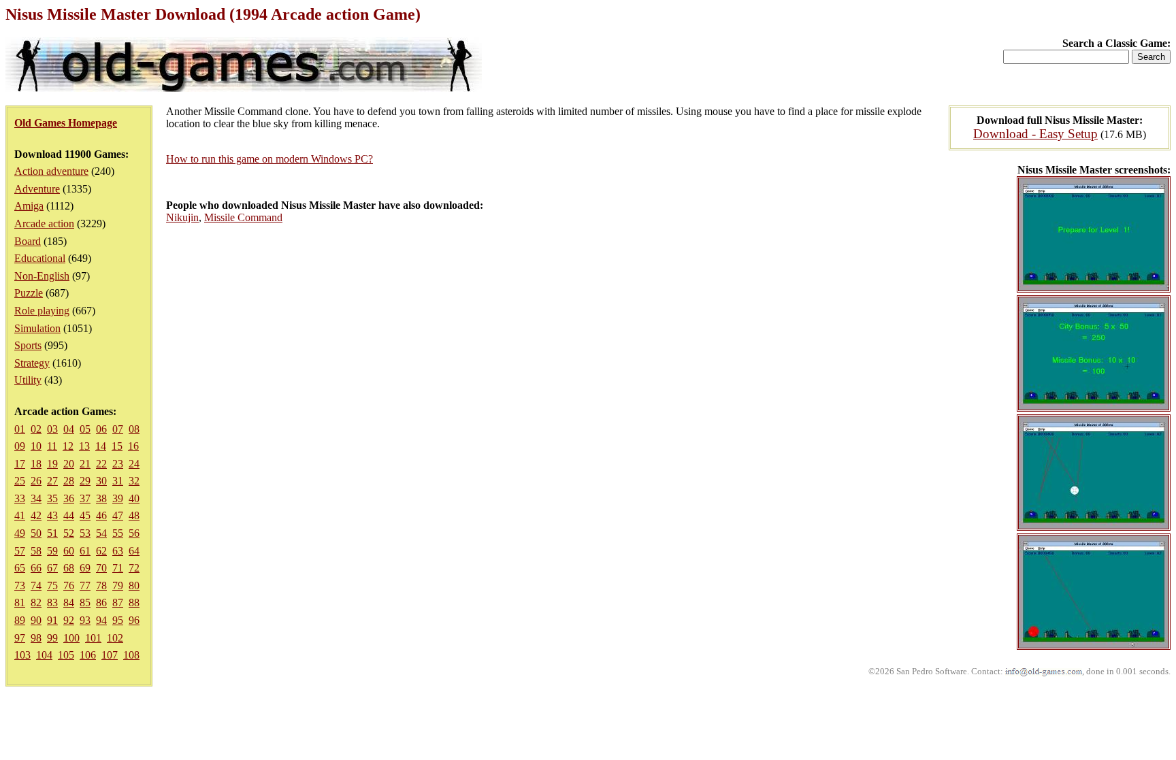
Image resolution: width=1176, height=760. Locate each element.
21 (85, 463)
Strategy (32, 363)
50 (36, 533)
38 (101, 498)
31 (117, 480)
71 (117, 568)
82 (36, 602)
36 (68, 498)
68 (68, 568)
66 (36, 568)
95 (117, 620)
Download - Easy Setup (1035, 134)
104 (44, 655)
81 (19, 602)
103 (22, 655)
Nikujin (182, 217)
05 (85, 429)
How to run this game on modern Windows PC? (269, 159)
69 (85, 568)
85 (85, 602)
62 (101, 551)
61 (85, 551)
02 (36, 429)
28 (68, 480)
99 (52, 638)
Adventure (37, 189)
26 (36, 480)
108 (131, 655)
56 (134, 533)
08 (134, 429)
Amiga (29, 206)
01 (19, 429)
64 (134, 551)
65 (19, 568)
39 (117, 498)
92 (68, 620)
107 (109, 655)
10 (36, 446)
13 (84, 446)
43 (52, 515)
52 (68, 533)
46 (101, 515)
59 (52, 551)
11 (52, 446)
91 (52, 620)
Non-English (41, 276)
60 (68, 551)
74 (36, 585)
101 (93, 638)
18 (36, 463)
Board (27, 241)
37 (85, 498)
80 (134, 585)
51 (52, 533)
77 (85, 585)
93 (85, 620)
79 (117, 585)
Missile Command (243, 217)
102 (115, 638)
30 (101, 480)
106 (88, 655)
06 (101, 429)
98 (36, 638)
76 (68, 585)
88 (134, 602)
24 (134, 463)
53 (85, 533)
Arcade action (44, 223)
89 (19, 620)
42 (36, 515)
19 (52, 463)
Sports (28, 345)
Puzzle (28, 293)
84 (68, 602)
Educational (39, 258)
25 (19, 480)
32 (134, 480)
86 (101, 602)
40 (134, 498)
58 (36, 551)
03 (52, 429)
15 (117, 446)
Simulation (37, 328)
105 (66, 655)
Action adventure (51, 171)
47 (117, 515)
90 (36, 620)
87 (117, 602)
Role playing (41, 310)
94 (101, 620)
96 (134, 620)
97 (19, 638)
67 (52, 568)
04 (68, 429)
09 (19, 446)
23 (117, 463)
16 (133, 446)
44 (68, 515)
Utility (28, 380)
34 (36, 498)
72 (134, 568)
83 (52, 602)
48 (134, 515)
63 (117, 551)
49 (19, 533)
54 (101, 533)
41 (19, 515)
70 (101, 568)
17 (19, 463)
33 (19, 498)
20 (68, 463)
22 (101, 463)
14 (100, 446)
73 (19, 585)
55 (117, 533)
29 (85, 480)
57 (19, 551)
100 (71, 638)
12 (68, 446)
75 (52, 585)
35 (52, 498)
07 (117, 429)
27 (52, 480)
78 (101, 585)
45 (85, 515)
